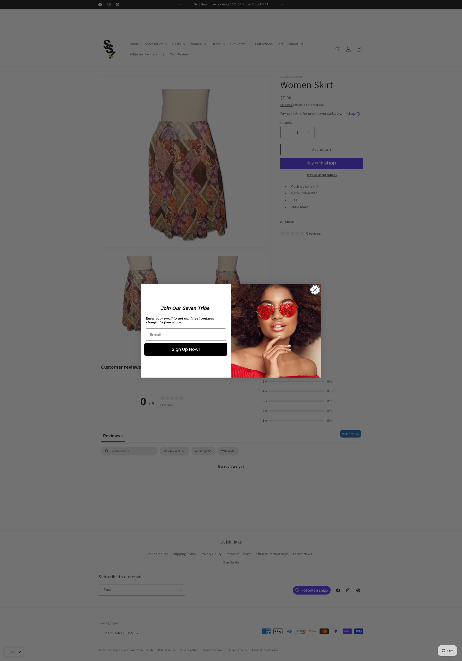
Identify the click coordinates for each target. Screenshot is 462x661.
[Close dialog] (315, 290)
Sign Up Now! (186, 349)
